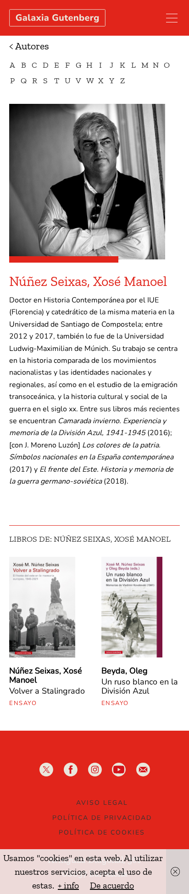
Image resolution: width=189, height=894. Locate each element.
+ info (68, 885)
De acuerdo (112, 885)
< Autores (29, 46)
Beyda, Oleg (124, 670)
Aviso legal (102, 802)
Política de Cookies (102, 832)
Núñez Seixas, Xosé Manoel (45, 675)
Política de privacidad (102, 817)
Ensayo (23, 703)
